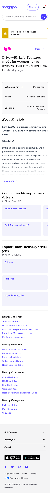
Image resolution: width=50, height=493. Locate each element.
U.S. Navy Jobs (9, 381)
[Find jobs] (44, 17)
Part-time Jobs (9, 409)
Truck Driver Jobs (11, 322)
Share (37, 49)
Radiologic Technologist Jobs (17, 333)
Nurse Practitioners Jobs (14, 325)
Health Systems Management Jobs (19, 393)
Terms (24, 474)
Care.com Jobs (10, 389)
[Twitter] (12, 467)
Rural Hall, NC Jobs (11, 357)
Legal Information (11, 474)
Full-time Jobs (9, 405)
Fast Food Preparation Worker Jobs (20, 329)
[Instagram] (19, 467)
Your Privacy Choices (19, 478)
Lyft (4, 70)
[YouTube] (26, 467)
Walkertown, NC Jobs (12, 361)
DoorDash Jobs (10, 385)
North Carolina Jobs (12, 365)
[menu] (44, 7)
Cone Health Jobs (11, 377)
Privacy (33, 474)
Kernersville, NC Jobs (12, 353)
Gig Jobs (6, 413)
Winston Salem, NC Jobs (14, 349)
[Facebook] (5, 467)
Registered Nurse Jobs (13, 337)
